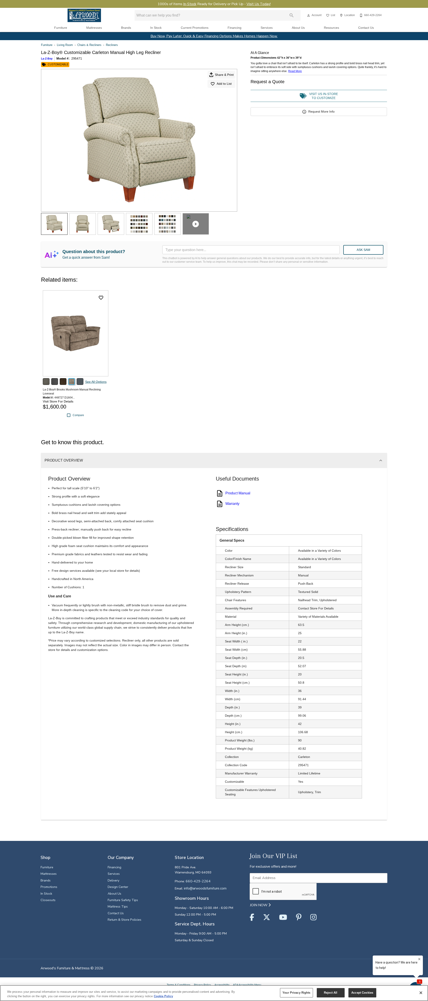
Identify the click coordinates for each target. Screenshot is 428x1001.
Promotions (49, 887)
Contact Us (366, 27)
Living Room (65, 45)
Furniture (60, 27)
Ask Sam (363, 250)
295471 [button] (76, 58)
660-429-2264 (198, 881)
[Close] (421, 993)
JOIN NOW (259, 905)
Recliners (112, 45)
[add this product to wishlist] (101, 297)
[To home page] (84, 15)
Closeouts (48, 900)
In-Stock (189, 4)
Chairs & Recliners (89, 45)
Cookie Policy (163, 996)
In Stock (156, 27)
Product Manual (237, 493)
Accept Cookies (362, 992)
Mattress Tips (118, 906)
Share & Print (224, 74)
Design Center (118, 887)
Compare (78, 415)
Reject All (330, 992)
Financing (234, 27)
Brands (126, 27)
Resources (331, 27)
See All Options (96, 382)
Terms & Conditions (178, 985)
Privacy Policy (202, 985)
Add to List (224, 83)
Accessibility (221, 985)
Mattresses (94, 27)
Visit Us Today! (259, 4)
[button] (308, 15)
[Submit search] (291, 15)
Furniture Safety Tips (123, 900)
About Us (298, 27)
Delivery (113, 880)
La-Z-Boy (47, 58)
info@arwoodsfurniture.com (205, 888)
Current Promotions (194, 27)
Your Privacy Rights (296, 992)
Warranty (232, 504)
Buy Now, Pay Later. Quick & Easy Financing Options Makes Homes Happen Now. (214, 36)
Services (267, 27)
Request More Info (321, 111)
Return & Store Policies (124, 919)
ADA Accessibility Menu (247, 985)
